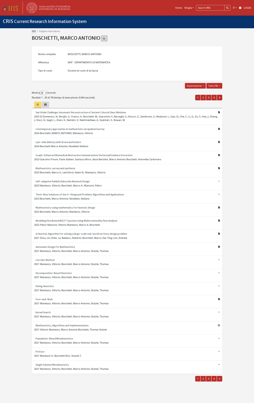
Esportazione (194, 85)
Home (178, 7)
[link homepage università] (48, 8)
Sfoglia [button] (188, 7)
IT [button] (234, 7)
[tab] (37, 105)
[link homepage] (11, 7)
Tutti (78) (213, 85)
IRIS (34, 31)
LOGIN (247, 7)
